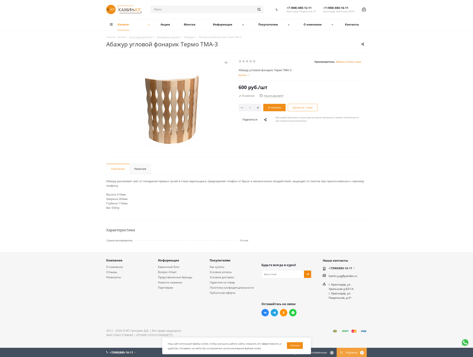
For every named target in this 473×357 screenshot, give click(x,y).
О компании (114, 267)
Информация (168, 260)
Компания (114, 260)
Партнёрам (165, 287)
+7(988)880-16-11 (340, 268)
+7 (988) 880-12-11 (299, 7)
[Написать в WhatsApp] (465, 346)
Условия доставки (222, 277)
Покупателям (220, 260)
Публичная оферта (222, 293)
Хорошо (295, 345)
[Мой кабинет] (364, 9)
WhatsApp (293, 312)
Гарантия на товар (222, 282)
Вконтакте (265, 312)
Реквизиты (113, 277)
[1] (240, 61)
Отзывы (111, 272)
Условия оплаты (221, 272)
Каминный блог (169, 267)
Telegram (274, 312)
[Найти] (259, 9)
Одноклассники (283, 312)
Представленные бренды (175, 277)
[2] (244, 61)
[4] (251, 61)
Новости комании (170, 282)
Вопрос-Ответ (167, 272)
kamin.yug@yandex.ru (343, 276)
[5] (254, 61)
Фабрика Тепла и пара (348, 61)
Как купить (217, 267)
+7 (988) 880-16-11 (335, 7)
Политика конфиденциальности (232, 287)
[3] (247, 61)
